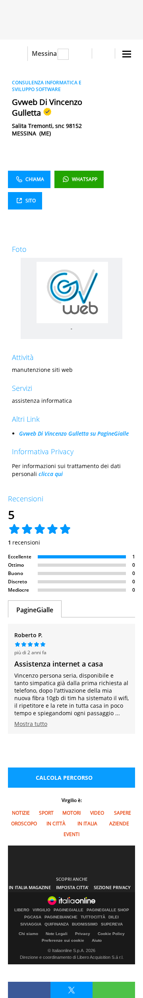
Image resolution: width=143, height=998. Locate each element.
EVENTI (71, 834)
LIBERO (21, 910)
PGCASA (32, 917)
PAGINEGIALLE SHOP (108, 910)
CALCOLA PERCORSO (64, 777)
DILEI (113, 917)
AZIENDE (119, 823)
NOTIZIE (21, 812)
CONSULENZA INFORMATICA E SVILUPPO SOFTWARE (46, 86)
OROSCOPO (24, 823)
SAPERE (122, 812)
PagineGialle (34, 610)
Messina (44, 53)
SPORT (46, 812)
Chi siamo (28, 933)
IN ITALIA (87, 823)
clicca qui (51, 474)
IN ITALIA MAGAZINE (30, 887)
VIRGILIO (41, 910)
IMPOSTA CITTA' (72, 887)
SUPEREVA (112, 924)
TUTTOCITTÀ (93, 917)
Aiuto (97, 940)
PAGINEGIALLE (68, 910)
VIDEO (97, 812)
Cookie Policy (111, 933)
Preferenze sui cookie (63, 940)
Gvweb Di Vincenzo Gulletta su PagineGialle (74, 433)
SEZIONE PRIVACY (112, 887)
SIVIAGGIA (30, 924)
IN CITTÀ (56, 823)
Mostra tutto (30, 724)
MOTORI (71, 812)
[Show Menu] (126, 54)
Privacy (82, 933)
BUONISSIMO (85, 924)
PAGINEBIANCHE (60, 917)
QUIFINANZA (56, 924)
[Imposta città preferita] (17, 53)
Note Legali (57, 933)
